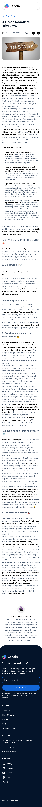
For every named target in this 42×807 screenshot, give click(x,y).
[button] (35, 6)
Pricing (5, 719)
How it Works (8, 715)
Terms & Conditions (10, 728)
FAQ (4, 724)
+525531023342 (8, 747)
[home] (12, 6)
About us (6, 711)
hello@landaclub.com (9, 751)
